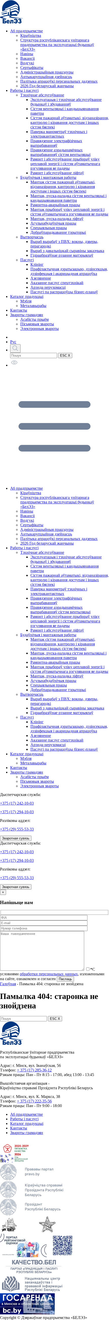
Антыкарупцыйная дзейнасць (46, 77)
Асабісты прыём (34, 319)
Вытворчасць (31, 237)
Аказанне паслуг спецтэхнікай (56, 283)
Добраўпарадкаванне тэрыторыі (58, 232)
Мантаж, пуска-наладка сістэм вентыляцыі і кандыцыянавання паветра (68, 198)
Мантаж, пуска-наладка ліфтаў (56, 218)
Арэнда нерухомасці (48, 287)
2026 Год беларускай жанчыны (47, 86)
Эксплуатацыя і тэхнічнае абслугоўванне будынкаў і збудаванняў (66, 101)
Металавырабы (33, 305)
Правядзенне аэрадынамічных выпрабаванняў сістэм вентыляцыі (60, 152)
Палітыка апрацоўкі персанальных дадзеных (59, 81)
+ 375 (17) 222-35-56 (34, 1101)
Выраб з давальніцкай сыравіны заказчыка (67, 251)
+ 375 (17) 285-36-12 (34, 1070)
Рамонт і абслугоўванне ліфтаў (57, 173)
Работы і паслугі (24, 90)
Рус (13, 342)
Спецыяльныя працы (48, 228)
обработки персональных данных (49, 974)
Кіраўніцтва (30, 35)
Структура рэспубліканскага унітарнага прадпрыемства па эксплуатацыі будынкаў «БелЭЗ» (57, 44)
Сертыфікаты (31, 67)
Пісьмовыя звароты (37, 324)
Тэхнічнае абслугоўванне (42, 95)
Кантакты (18, 310)
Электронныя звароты (39, 328)
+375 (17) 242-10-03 (17, 803)
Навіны (26, 54)
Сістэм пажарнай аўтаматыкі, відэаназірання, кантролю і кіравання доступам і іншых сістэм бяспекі (69, 122)
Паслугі (27, 260)
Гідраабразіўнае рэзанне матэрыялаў (61, 255)
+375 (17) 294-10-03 (17, 812)
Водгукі (27, 63)
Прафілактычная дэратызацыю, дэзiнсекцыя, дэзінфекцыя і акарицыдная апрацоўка (69, 271)
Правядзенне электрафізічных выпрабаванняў (56, 143)
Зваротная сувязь (15, 838)
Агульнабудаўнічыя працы (53, 223)
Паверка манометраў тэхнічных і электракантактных (58, 133)
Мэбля (25, 301)
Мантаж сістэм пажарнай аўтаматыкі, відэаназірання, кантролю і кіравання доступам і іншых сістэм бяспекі (62, 186)
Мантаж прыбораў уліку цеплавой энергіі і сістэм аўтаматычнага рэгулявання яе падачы (69, 211)
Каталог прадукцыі (26, 296)
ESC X (65, 355)
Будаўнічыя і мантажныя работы (48, 177)
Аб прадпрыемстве (26, 31)
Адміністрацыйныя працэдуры (47, 72)
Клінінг (37, 264)
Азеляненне (40, 278)
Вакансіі (27, 58)
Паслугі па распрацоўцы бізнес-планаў (64, 292)
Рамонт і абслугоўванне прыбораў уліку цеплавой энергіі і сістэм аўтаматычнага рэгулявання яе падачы (65, 163)
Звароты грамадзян (26, 315)
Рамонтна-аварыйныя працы (55, 205)
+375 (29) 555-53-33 (17, 829)
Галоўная (8, 984)
